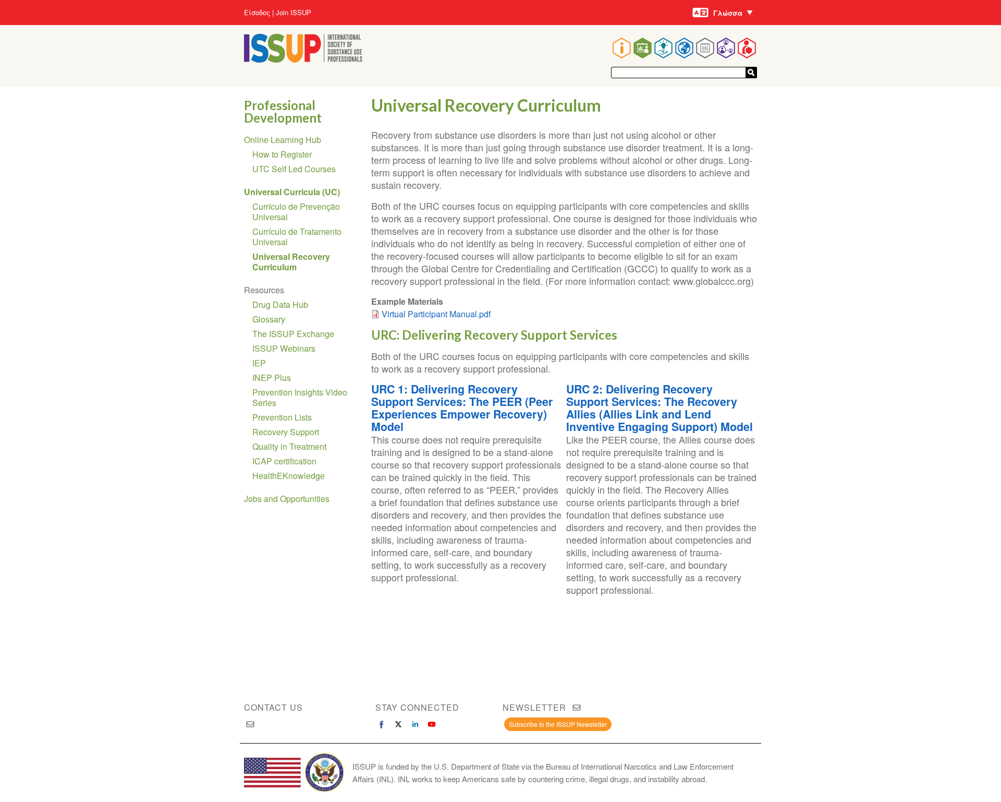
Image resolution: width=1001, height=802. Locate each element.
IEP (259, 363)
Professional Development (283, 111)
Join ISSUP (293, 12)
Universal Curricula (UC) (292, 192)
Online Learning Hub (282, 140)
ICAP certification (284, 461)
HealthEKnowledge (288, 476)
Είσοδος (257, 12)
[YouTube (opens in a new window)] (431, 724)
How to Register (282, 154)
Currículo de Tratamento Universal (296, 236)
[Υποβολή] (751, 72)
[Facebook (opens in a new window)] (381, 724)
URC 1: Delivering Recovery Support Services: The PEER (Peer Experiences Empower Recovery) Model (462, 408)
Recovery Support (285, 432)
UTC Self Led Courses (294, 169)
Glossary (268, 319)
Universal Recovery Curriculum (291, 261)
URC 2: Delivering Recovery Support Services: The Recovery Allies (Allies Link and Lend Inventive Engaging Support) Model (659, 408)
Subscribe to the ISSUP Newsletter (558, 724)
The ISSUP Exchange (293, 334)
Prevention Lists (282, 417)
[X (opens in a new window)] (398, 724)
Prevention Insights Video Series (299, 397)
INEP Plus (271, 378)
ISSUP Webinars (283, 348)
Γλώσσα (727, 13)
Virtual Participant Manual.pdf (436, 314)
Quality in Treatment (289, 446)
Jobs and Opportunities (286, 499)
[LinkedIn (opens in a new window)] (415, 724)
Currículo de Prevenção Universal (296, 211)
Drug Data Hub (280, 304)
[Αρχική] (303, 59)
